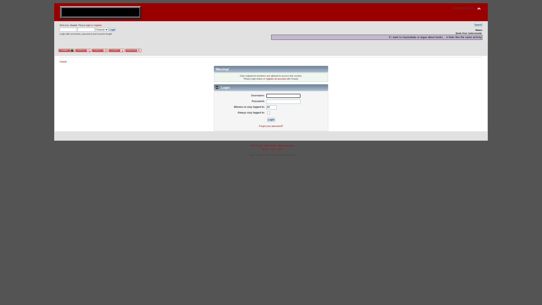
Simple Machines (286, 145)
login (88, 25)
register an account (276, 79)
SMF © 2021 (270, 145)
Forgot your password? (271, 126)
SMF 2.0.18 (256, 145)
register (98, 25)
